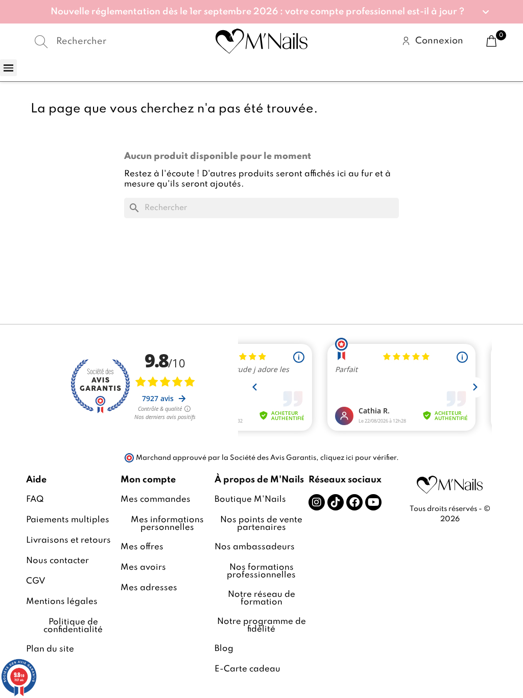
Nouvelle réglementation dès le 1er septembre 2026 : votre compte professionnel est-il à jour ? (257, 11)
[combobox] (104, 41)
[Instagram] (316, 502)
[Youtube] (373, 502)
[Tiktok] (335, 502)
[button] (261, 12)
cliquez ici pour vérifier (358, 457)
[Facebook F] (354, 502)
